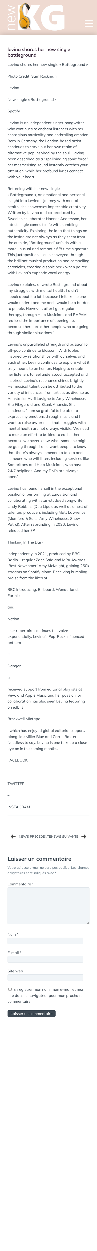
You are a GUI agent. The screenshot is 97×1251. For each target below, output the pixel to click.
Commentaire (21, 884)
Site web (15, 971)
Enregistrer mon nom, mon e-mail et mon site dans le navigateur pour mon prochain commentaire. (46, 995)
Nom (13, 934)
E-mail (14, 952)
